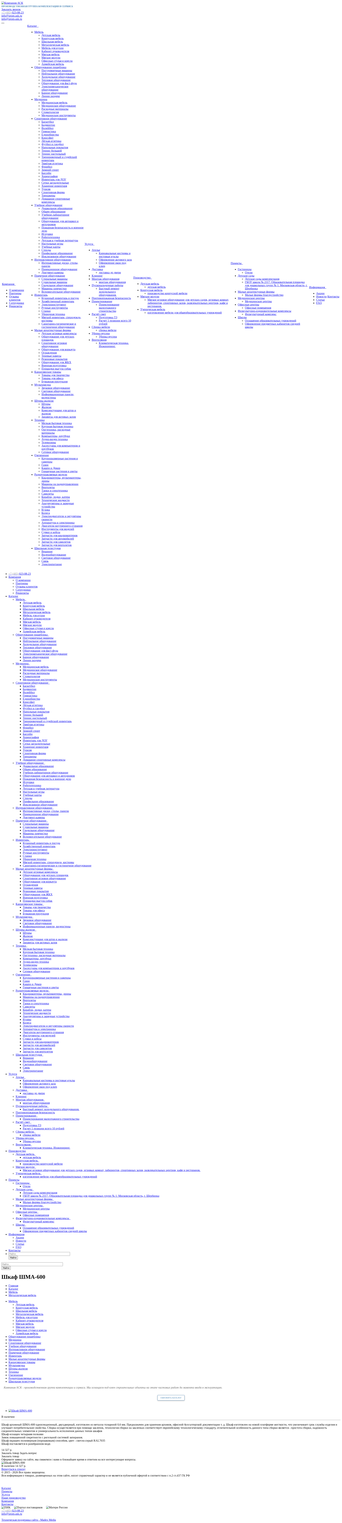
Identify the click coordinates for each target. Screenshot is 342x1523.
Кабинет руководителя (55, 51)
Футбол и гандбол (53, 144)
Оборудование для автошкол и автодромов (49, 775)
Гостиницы (245, 269)
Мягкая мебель (50, 54)
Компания (9, 284)
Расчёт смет (99, 314)
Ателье (96, 250)
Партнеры (15, 293)
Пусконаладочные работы (107, 285)
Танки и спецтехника (55, 490)
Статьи (320, 299)
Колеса (46, 512)
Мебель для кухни (53, 48)
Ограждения (49, 352)
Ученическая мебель (152, 309)
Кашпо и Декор (51, 468)
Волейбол (47, 128)
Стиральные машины (55, 278)
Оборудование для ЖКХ (56, 362)
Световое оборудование (56, 391)
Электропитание (52, 564)
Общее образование (54, 211)
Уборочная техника (53, 314)
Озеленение (41, 455)
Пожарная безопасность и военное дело (47, 778)
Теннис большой (52, 150)
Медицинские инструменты (59, 115)
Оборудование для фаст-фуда (59, 83)
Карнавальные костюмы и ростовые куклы (115, 255)
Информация (317, 287)
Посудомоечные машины (57, 70)
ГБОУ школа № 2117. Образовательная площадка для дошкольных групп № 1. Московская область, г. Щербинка (276, 285)
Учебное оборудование (48, 205)
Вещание (47, 551)
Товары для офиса (52, 378)
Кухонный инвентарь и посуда (60, 298)
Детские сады (246, 275)
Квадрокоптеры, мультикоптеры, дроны (47, 993)
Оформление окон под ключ (40, 1086)
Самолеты (48, 493)
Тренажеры (48, 195)
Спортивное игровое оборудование (54, 345)
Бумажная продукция (55, 381)
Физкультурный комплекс (260, 314)
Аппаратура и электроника (58, 522)
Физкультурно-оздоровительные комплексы (264, 310)
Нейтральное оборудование (58, 73)
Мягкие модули (51, 57)
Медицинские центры (251, 298)
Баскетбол (48, 121)
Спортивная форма (53, 192)
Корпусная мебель (53, 38)
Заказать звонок (11, 9)
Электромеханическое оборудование (55, 88)
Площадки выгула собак (56, 368)
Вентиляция (99, 339)
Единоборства (50, 134)
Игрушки (47, 234)
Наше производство (13, 1497)
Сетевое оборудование (55, 452)
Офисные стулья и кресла (57, 60)
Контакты (333, 296)
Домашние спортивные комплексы (44, 759)
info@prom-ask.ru (11, 15)
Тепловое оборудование (56, 80)
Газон (45, 464)
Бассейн (46, 173)
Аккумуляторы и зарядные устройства (46, 1016)
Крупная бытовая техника (57, 426)
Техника (39, 420)
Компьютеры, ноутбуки (56, 436)
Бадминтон (48, 124)
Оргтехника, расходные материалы (44, 955)
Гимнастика (49, 131)
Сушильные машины (54, 282)
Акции (320, 293)
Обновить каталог (171, 1398)
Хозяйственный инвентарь (58, 301)
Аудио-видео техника (55, 439)
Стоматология (50, 112)
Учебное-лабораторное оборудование (55, 216)
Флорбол (47, 166)
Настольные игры (52, 243)
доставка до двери (110, 272)
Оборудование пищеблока (50, 67)
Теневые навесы (51, 355)
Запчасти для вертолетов (57, 545)
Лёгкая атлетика (51, 141)
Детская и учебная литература (60, 240)
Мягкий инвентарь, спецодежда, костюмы (48, 862)
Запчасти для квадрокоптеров (59, 535)
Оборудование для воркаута (58, 349)
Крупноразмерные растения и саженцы (47, 977)
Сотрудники (16, 302)
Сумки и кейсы (51, 532)
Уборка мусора (101, 333)
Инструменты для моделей (58, 529)
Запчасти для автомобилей (58, 538)
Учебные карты (51, 246)
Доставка (97, 269)
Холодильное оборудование (58, 76)
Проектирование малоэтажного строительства (109, 307)
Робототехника (51, 237)
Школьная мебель (52, 41)
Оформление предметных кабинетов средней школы (55, 1231)
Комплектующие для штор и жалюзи (45, 939)
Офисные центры (248, 304)
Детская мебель (51, 35)
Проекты (237, 263)
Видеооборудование (54, 554)
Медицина (40, 99)
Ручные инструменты (55, 307)
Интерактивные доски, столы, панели (46, 811)
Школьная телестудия (47, 548)
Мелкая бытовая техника (57, 423)
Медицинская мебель (54, 102)
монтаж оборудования (112, 282)
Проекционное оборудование (59, 269)
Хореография (50, 176)
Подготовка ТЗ (108, 317)
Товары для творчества (55, 375)
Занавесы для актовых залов (59, 416)
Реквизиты (15, 306)
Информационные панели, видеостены (47, 926)
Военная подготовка (54, 365)
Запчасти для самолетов (56, 541)
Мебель (38, 31)
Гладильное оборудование (57, 285)
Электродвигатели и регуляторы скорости (48, 1025)
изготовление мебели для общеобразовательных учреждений (184, 312)
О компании (16, 290)
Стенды (46, 250)
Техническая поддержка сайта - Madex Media (28, 1519)
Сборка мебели (101, 327)
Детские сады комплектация (262, 278)
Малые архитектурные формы (52, 330)
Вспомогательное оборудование (61, 291)
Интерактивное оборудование (52, 259)
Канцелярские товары (47, 371)
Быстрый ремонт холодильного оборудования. (109, 291)
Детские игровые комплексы (59, 333)
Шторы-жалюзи (44, 400)
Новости (321, 296)
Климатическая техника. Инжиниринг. (114, 345)
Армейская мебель (53, 64)
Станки (46, 310)
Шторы (46, 403)
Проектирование (102, 301)
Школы (242, 317)
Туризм (46, 189)
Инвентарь (41, 294)
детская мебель (156, 286)
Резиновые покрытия (54, 359)
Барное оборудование (55, 92)
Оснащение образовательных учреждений (270, 320)
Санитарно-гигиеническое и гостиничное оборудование (59, 325)
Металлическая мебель (55, 44)
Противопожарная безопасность (111, 298)
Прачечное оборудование (49, 275)
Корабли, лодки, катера (56, 496)
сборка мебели (107, 330)
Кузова (46, 509)
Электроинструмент (54, 304)
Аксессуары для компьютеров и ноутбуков (48, 968)
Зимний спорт (50, 169)
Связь (45, 561)
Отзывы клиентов (14, 298)
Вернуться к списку (13, 1469)
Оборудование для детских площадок (45, 875)
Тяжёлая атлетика (52, 163)
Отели (249, 272)
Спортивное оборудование (50, 118)
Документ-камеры (53, 272)
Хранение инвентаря (54, 185)
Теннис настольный (54, 153)
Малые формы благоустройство (264, 294)
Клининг (97, 275)
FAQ (319, 302)
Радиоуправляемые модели (50, 474)
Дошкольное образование (57, 208)
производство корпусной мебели (167, 293)
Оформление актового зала (115, 259)
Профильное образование (57, 253)
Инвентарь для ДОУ (54, 179)
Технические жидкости (56, 500)
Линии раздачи (51, 96)
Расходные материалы (55, 108)
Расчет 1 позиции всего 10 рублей (43, 1128)
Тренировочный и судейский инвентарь (47, 721)
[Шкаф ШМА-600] (20, 1410)
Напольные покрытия (55, 147)
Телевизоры (49, 442)
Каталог (32, 25)
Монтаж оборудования (105, 278)
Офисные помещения (258, 307)
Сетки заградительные (55, 182)
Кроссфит (47, 137)
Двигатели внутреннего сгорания (62, 525)
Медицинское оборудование (59, 105)
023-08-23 (12, 12)
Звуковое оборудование (56, 387)
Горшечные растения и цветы (59, 471)
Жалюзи (46, 407)
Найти (13, 1257)
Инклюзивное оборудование (59, 256)
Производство (142, 277)
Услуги (90, 243)
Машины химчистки (54, 288)
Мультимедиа (42, 384)
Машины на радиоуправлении (60, 484)
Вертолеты (48, 487)
